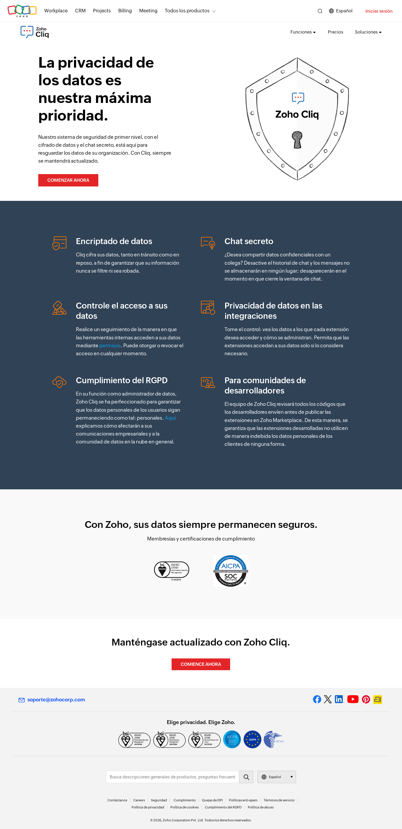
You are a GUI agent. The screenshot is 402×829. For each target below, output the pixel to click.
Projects (102, 11)
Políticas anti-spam (243, 800)
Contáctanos (117, 800)
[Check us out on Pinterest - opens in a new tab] (366, 699)
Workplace (56, 11)
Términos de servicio (279, 800)
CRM (80, 11)
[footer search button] (246, 777)
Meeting (148, 11)
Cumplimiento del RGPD (223, 807)
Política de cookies (184, 807)
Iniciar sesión (379, 11)
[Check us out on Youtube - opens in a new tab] (353, 699)
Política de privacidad (148, 807)
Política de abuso (261, 807)
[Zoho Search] (320, 11)
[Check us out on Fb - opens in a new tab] (317, 699)
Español (344, 10)
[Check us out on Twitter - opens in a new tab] (328, 699)
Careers (139, 800)
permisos (110, 345)
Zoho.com (22, 11)
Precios (335, 31)
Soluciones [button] (366, 31)
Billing (125, 11)
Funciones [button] (301, 31)
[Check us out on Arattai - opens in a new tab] (378, 699)
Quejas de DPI (212, 800)
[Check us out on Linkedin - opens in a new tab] (339, 699)
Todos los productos (187, 11)
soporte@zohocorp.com (56, 700)
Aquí (170, 418)
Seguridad (159, 800)
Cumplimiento (185, 800)
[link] (148, 11)
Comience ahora (201, 664)
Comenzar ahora (68, 180)
